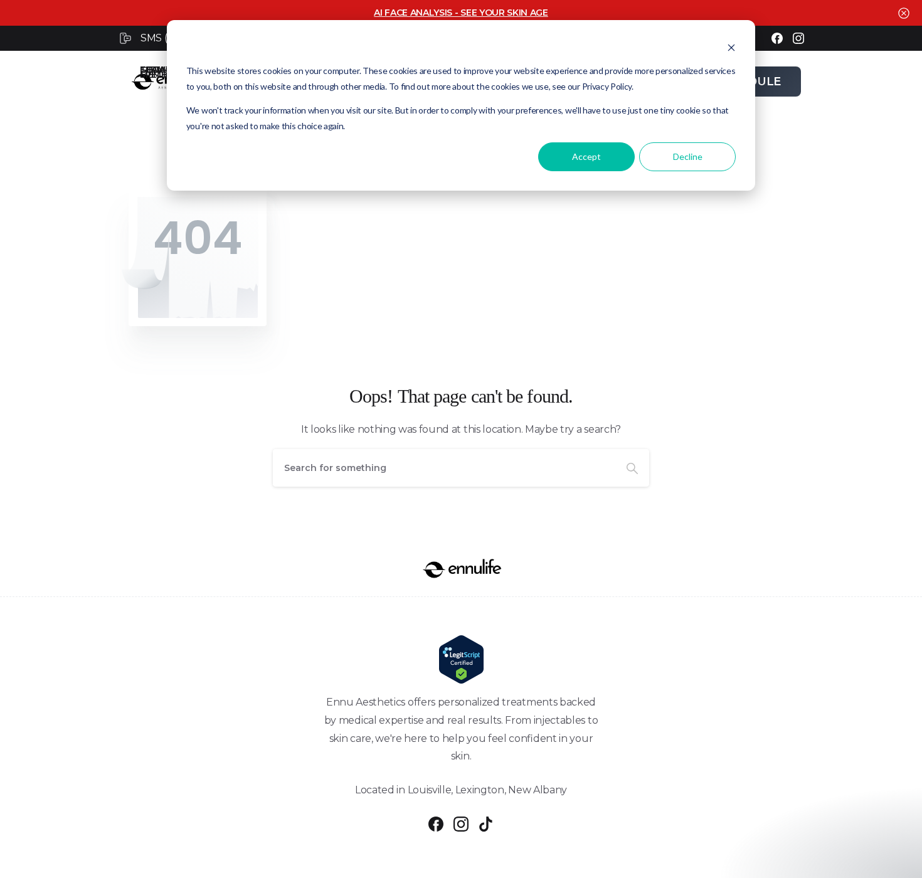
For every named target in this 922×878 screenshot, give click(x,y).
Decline (687, 156)
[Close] (904, 13)
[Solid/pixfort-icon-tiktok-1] (486, 823)
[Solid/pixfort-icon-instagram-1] (461, 823)
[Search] (632, 468)
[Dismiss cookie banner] (731, 47)
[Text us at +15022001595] (127, 38)
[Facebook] (777, 38)
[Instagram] (798, 38)
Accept (586, 156)
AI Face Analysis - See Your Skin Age (461, 12)
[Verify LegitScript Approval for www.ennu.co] (461, 659)
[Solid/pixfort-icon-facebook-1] (435, 823)
